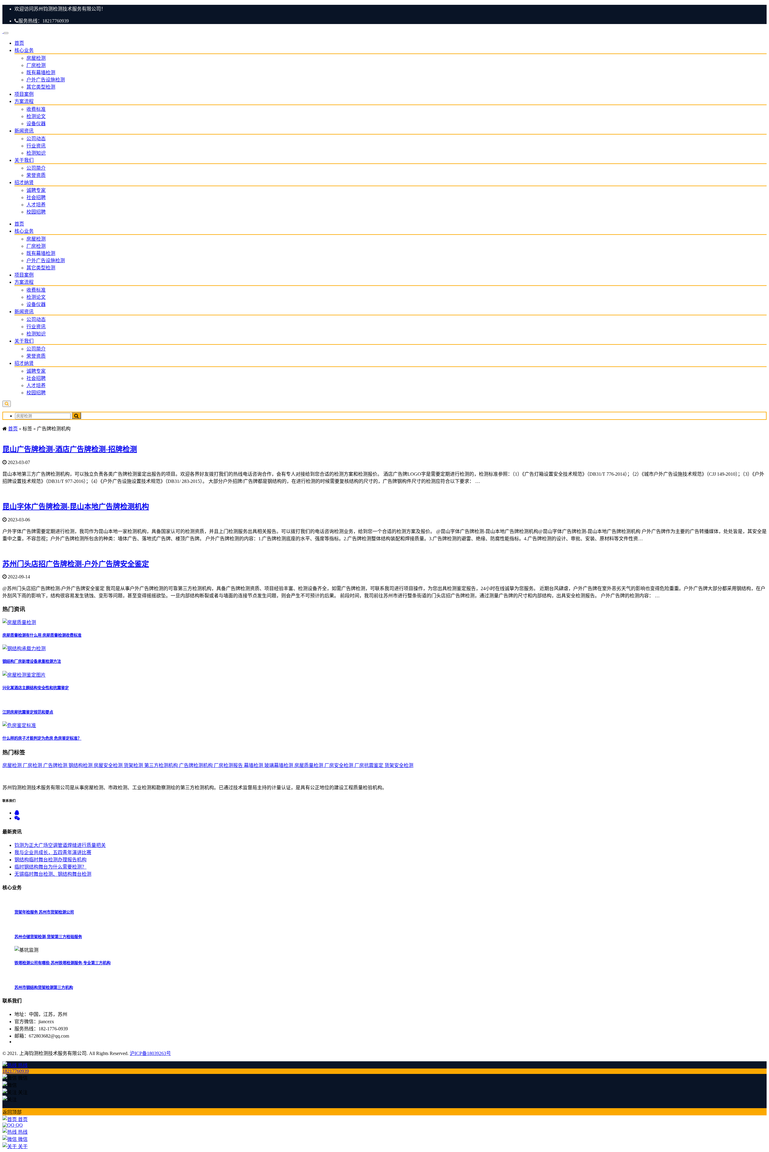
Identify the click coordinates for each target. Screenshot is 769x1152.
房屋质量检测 (309, 765)
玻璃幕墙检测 (279, 765)
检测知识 (36, 153)
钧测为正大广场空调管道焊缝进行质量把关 (60, 845)
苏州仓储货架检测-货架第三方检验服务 (48, 937)
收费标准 (36, 109)
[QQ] (16, 812)
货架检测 (134, 765)
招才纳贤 (24, 182)
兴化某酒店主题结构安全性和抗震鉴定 (35, 688)
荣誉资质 (36, 175)
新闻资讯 (24, 130)
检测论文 (36, 116)
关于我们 (24, 160)
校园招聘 (36, 211)
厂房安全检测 (339, 765)
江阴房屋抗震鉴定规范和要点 (27, 712)
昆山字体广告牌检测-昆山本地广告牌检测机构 (75, 507)
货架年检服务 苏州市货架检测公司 (44, 912)
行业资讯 (36, 145)
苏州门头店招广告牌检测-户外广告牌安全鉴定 (75, 564)
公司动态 (36, 138)
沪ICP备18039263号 (150, 1053)
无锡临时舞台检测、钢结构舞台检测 (52, 874)
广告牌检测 (55, 765)
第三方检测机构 (161, 765)
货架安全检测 (398, 765)
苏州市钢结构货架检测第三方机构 (43, 987)
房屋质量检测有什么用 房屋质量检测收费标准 (41, 635)
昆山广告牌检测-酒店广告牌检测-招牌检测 (69, 449)
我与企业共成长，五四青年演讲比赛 (52, 852)
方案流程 (24, 101)
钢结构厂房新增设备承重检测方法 (31, 661)
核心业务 (24, 50)
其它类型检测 (40, 86)
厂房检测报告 (229, 765)
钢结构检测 (81, 765)
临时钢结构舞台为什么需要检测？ (50, 866)
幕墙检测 (254, 765)
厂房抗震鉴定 (369, 765)
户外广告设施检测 (45, 79)
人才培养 (36, 204)
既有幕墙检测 (40, 72)
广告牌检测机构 (196, 765)
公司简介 (36, 168)
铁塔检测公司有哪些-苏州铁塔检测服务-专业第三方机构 (62, 963)
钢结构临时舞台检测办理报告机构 (50, 859)
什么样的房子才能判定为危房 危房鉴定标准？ (41, 738)
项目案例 (24, 94)
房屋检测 (36, 58)
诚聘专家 (36, 190)
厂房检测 (36, 65)
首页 (19, 43)
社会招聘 (36, 197)
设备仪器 (36, 123)
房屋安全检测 (109, 765)
